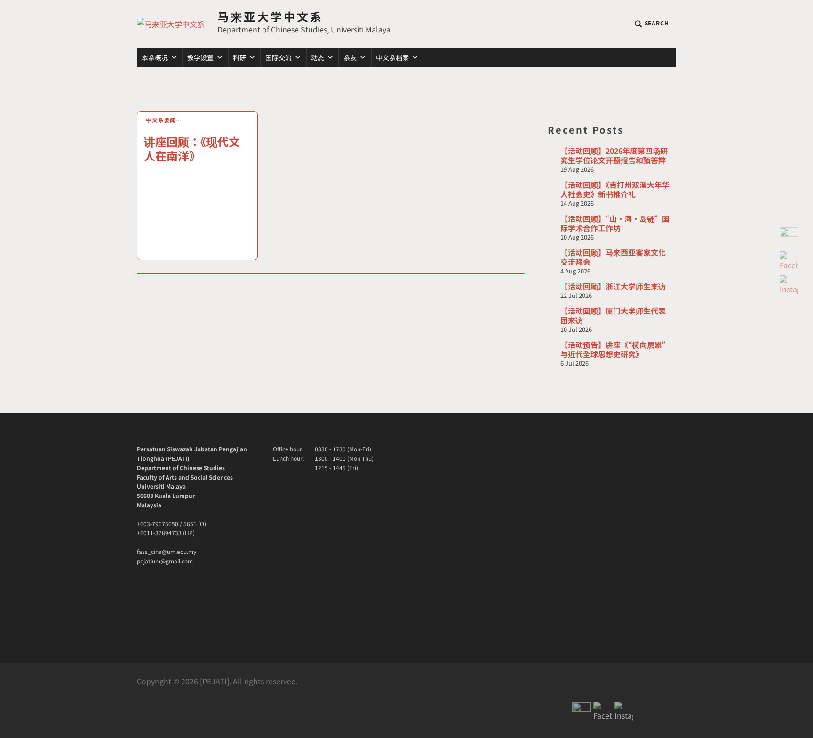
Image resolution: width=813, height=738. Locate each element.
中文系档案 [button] (392, 57)
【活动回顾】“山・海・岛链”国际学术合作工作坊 (615, 223)
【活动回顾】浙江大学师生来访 (613, 286)
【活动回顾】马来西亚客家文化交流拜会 (613, 257)
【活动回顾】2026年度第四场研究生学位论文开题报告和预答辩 (614, 155)
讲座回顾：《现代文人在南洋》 (192, 148)
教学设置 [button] (200, 57)
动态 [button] (317, 57)
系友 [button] (350, 57)
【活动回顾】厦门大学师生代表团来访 (613, 315)
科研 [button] (239, 57)
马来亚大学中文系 (270, 16)
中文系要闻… (164, 120)
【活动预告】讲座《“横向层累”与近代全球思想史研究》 (615, 349)
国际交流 (278, 57)
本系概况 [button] (155, 57)
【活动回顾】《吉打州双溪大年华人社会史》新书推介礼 (615, 189)
